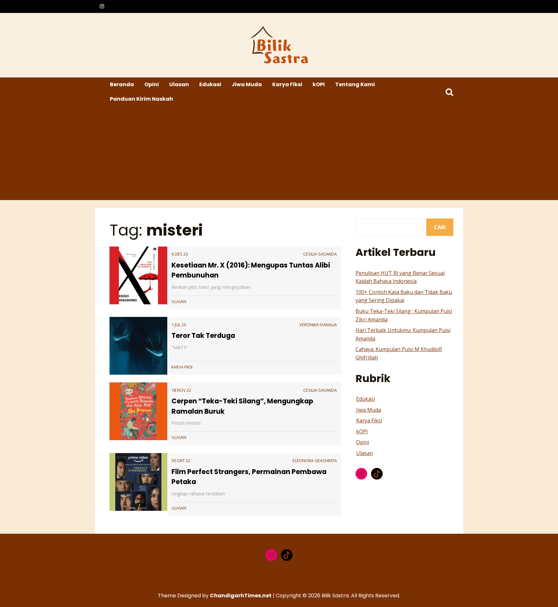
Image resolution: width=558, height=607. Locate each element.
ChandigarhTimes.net (241, 595)
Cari (440, 227)
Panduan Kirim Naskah (141, 99)
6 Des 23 (179, 254)
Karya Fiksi (287, 84)
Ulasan (179, 84)
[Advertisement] (280, 155)
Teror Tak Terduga (203, 335)
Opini (151, 84)
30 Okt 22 (180, 460)
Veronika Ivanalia (318, 325)
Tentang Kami (355, 84)
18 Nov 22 (181, 390)
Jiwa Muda (247, 84)
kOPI (319, 84)
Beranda (122, 84)
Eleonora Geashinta (315, 460)
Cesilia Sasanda (320, 254)
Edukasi (210, 84)
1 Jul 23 (178, 325)
